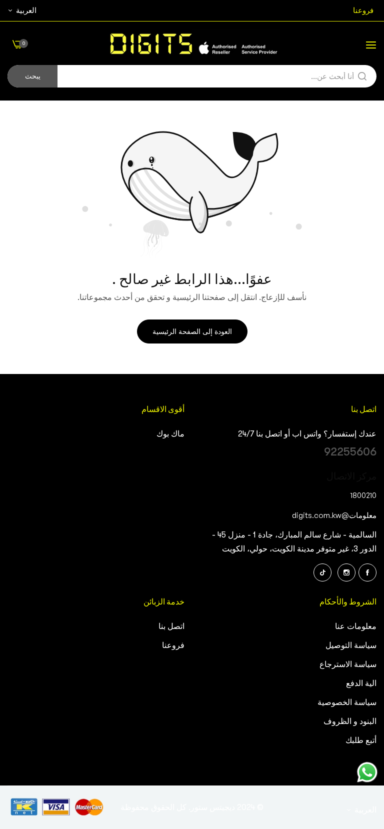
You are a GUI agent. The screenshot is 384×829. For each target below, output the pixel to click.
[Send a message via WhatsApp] (367, 772)
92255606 (350, 451)
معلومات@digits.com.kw (334, 515)
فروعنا (173, 645)
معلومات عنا (355, 626)
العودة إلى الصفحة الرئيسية (192, 332)
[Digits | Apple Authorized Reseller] (192, 44)
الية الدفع (361, 683)
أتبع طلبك (361, 740)
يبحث (32, 76)
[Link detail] (367, 573)
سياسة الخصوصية (347, 702)
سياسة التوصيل (351, 645)
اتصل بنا (171, 626)
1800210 (363, 495)
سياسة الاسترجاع (348, 664)
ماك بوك (170, 434)
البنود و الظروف (350, 721)
